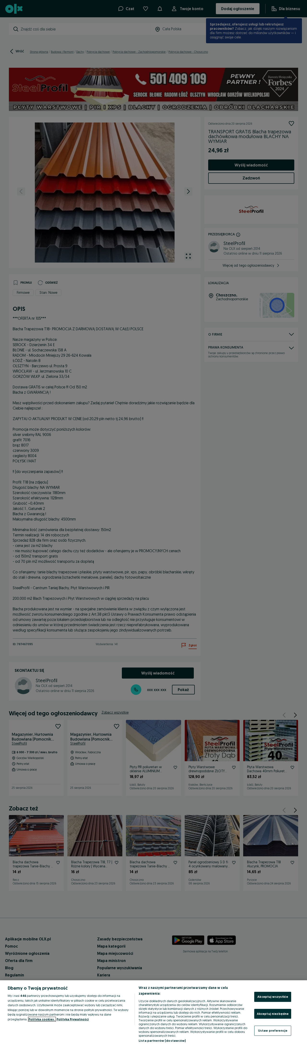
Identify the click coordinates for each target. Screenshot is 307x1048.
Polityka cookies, (42, 1019)
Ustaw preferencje (272, 1030)
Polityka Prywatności (73, 1019)
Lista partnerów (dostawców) (162, 1040)
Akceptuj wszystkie (272, 997)
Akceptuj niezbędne (273, 1014)
